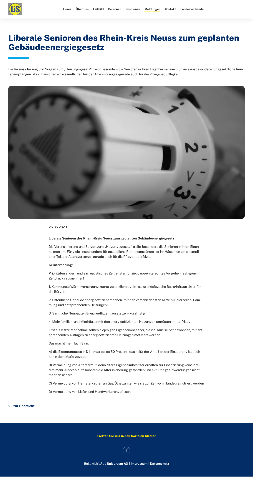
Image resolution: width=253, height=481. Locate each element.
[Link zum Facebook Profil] (126, 450)
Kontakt (170, 9)
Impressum (139, 463)
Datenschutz (159, 463)
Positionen (133, 9)
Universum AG (117, 464)
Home (67, 9)
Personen (114, 9)
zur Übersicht (24, 406)
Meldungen (152, 9)
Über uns (82, 9)
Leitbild (98, 9)
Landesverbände (192, 9)
